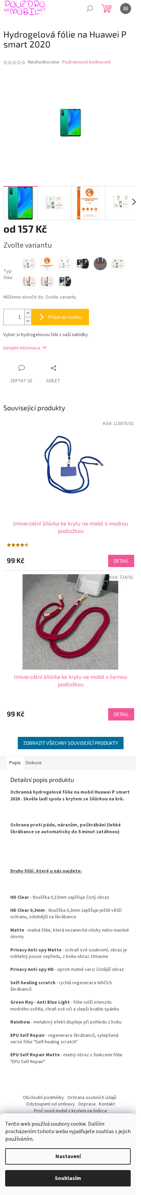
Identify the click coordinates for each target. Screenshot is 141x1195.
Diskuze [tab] (34, 762)
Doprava (86, 1104)
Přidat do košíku (65, 317)
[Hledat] (90, 8)
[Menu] (125, 8)
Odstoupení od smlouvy (50, 1104)
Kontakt (107, 1104)
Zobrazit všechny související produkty (70, 743)
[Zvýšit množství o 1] (27, 313)
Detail (121, 561)
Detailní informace (21, 348)
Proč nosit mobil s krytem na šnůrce (70, 1111)
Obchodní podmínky (43, 1097)
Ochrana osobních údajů (91, 1097)
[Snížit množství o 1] (27, 321)
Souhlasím (68, 1178)
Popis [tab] (15, 762)
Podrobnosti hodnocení (86, 62)
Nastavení (68, 1156)
